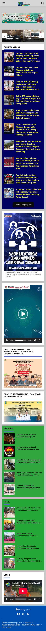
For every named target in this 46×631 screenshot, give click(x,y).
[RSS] (27, 614)
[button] (23, 314)
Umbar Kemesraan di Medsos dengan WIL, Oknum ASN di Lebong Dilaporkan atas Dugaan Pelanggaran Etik (27, 129)
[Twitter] (23, 614)
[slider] (20, 340)
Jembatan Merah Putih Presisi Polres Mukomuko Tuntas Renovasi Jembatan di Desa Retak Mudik (28, 509)
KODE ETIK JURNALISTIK (11, 625)
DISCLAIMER (6, 627)
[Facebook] (18, 614)
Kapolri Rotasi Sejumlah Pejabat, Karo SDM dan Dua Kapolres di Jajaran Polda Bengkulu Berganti (27, 448)
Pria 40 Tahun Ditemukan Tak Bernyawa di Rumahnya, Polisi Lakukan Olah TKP (28, 461)
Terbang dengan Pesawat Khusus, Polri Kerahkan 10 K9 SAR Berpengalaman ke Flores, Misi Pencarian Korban (28, 560)
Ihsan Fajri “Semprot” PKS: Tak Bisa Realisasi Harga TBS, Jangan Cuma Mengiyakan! (11, 37)
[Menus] (4, 3)
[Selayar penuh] (39, 340)
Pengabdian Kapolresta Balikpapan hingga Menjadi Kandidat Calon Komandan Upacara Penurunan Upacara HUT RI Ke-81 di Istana (28, 547)
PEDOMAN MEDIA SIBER (31, 625)
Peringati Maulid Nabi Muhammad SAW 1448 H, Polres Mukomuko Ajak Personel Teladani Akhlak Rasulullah (29, 522)
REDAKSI (28, 623)
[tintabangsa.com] (23, 3)
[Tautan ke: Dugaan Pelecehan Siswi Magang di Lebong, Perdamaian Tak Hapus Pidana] (9, 71)
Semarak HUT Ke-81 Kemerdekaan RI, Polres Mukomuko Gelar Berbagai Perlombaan (27, 534)
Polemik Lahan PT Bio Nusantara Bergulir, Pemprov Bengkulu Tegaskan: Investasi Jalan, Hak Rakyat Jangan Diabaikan (33, 37)
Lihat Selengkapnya (23, 205)
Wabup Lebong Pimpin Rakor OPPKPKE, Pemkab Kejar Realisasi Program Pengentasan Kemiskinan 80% (27, 163)
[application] (23, 314)
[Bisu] (34, 340)
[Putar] (7, 340)
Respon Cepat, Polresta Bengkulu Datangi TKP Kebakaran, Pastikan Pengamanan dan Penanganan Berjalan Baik (28, 435)
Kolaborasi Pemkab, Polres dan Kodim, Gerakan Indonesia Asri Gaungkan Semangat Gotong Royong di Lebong (28, 146)
